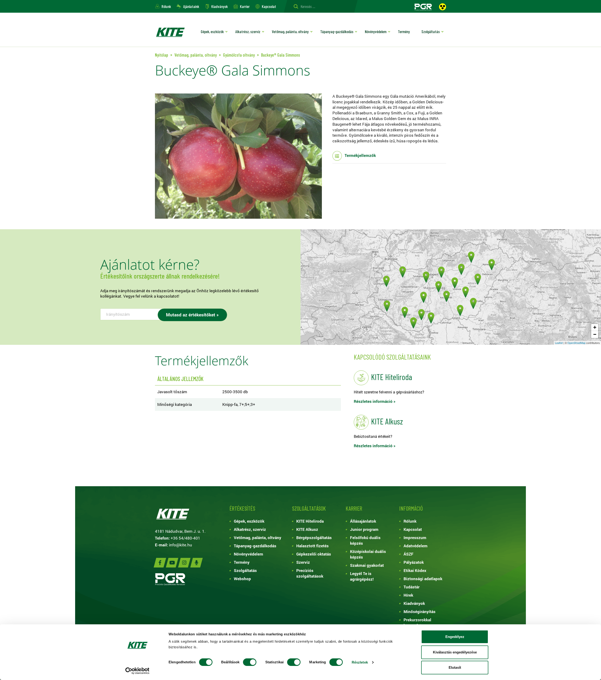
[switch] (249, 662)
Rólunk (166, 6)
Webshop (242, 578)
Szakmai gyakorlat (367, 565)
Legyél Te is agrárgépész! (362, 576)
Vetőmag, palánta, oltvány (290, 31)
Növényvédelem (375, 31)
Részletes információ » (375, 401)
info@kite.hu (180, 545)
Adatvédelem (416, 545)
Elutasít (455, 667)
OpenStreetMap (576, 343)
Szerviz (303, 562)
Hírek (408, 595)
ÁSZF (408, 554)
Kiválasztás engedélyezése (455, 652)
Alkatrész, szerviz (247, 31)
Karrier (245, 6)
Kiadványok (219, 6)
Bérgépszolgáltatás (314, 537)
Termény (404, 31)
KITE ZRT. (170, 32)
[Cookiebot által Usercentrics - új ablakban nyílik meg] (137, 670)
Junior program (364, 529)
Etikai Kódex (415, 570)
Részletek (360, 662)
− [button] (594, 334)
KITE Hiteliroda (310, 521)
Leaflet (559, 343)
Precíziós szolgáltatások (309, 573)
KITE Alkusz (307, 529)
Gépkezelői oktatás (313, 554)
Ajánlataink (191, 6)
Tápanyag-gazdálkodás (336, 31)
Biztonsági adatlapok (423, 578)
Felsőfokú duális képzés (365, 540)
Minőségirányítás (419, 611)
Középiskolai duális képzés (368, 554)
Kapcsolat (269, 6)
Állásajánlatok (363, 521)
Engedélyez (454, 637)
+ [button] (594, 327)
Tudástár (412, 587)
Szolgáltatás (430, 31)
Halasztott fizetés (312, 545)
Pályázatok (414, 562)
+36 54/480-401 (185, 538)
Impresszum (415, 537)
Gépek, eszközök (212, 31)
